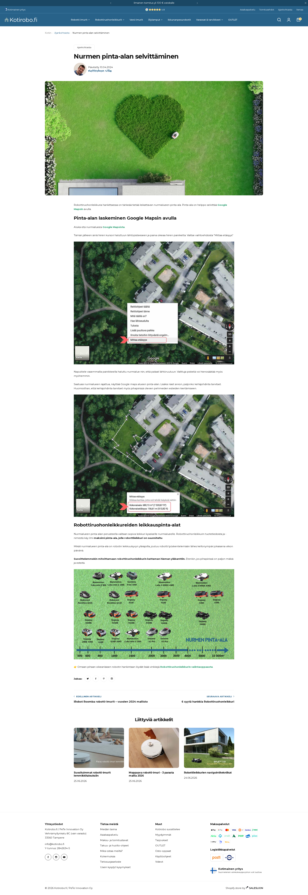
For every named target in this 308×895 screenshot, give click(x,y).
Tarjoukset (161, 840)
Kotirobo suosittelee (167, 829)
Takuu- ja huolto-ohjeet (114, 845)
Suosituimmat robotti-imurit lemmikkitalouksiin (92, 774)
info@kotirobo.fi (54, 844)
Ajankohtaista (285, 9)
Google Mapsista (114, 227)
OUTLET (160, 845)
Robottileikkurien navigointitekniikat (208, 772)
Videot (159, 861)
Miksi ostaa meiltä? (111, 850)
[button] (110, 3)
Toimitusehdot (266, 9)
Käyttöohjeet (163, 856)
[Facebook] (48, 857)
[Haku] (279, 20)
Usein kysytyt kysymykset (115, 867)
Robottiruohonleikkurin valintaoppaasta (186, 666)
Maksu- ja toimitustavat (114, 840)
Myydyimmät (163, 834)
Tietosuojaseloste (110, 861)
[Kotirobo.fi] (21, 20)
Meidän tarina (108, 829)
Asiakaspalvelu (247, 9)
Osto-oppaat (163, 850)
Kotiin (48, 32)
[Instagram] (56, 857)
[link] (88, 678)
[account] (289, 20)
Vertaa (299, 9)
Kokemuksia (107, 856)
